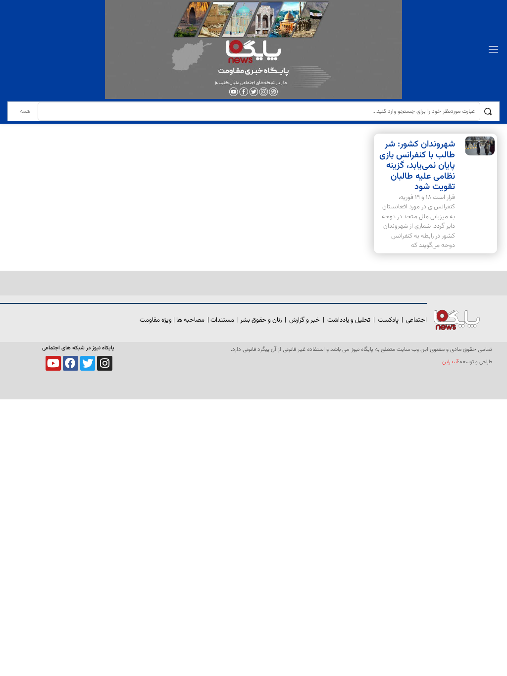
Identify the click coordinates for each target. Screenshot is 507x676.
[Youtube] (53, 363)
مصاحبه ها (190, 320)
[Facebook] (70, 363)
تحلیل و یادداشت (348, 320)
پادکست (388, 320)
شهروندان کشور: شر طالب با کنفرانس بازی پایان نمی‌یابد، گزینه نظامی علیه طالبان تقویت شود (417, 166)
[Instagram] (104, 363)
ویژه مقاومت (156, 320)
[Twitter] (88, 363)
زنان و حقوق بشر (261, 320)
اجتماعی (416, 320)
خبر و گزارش (304, 320)
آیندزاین (450, 362)
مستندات (222, 320)
